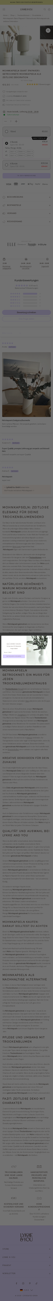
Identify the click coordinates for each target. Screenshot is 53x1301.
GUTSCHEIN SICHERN (14, 656)
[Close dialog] (50, 637)
